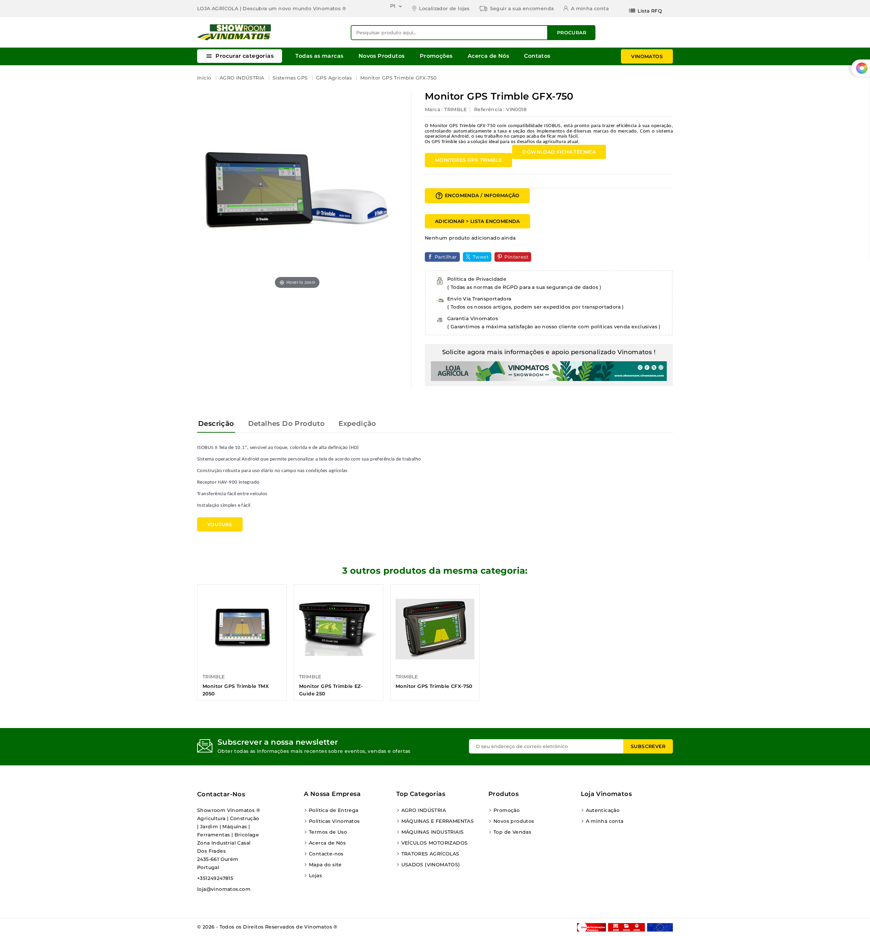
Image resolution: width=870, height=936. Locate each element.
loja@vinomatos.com (223, 889)
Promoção (506, 810)
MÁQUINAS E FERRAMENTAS (437, 821)
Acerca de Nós (488, 56)
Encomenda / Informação (477, 196)
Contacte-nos (326, 854)
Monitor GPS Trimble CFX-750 (434, 686)
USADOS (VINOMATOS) (430, 865)
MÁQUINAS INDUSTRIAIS (432, 832)
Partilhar (446, 257)
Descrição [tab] (216, 423)
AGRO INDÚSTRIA (423, 810)
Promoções (436, 56)
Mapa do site (325, 865)
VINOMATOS (647, 56)
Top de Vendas (512, 832)
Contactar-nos (221, 794)
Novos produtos (513, 821)
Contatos (537, 56)
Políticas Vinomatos (334, 821)
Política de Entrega (334, 810)
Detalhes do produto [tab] (286, 423)
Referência (488, 109)
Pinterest (516, 257)
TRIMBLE (455, 109)
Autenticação (603, 810)
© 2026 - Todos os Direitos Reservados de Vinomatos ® (267, 927)
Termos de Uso (328, 832)
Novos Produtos (382, 56)
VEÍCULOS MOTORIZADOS (434, 843)
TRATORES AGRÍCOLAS (430, 854)
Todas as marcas (319, 56)
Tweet (481, 257)
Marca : (434, 109)
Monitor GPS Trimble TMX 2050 (236, 690)
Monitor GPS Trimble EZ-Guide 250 (331, 690)
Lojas (315, 875)
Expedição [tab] (357, 423)
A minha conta (605, 821)
